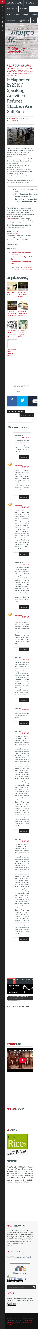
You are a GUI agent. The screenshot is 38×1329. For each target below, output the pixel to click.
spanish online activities (23, 1180)
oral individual (12, 1175)
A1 (21, 65)
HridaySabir (19, 465)
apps (15, 1171)
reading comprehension (25, 1175)
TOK (34, 20)
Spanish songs (28, 1169)
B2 (28, 65)
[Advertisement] (20, 368)
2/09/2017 (25, 659)
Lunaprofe (13, 118)
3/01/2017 (25, 710)
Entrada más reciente (16, 412)
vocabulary (10, 1182)
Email (28, 1257)
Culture (23, 9)
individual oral (26, 68)
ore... (12, 1245)
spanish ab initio (16, 1177)
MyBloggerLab (12, 1322)
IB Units (30, 1167)
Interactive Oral (11, 1169)
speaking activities (22, 73)
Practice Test (13, 14)
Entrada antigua (27, 415)
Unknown (18, 505)
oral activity (12, 70)
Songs (25, 14)
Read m (9, 1245)
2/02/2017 (25, 437)
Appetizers (24, 20)
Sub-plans (11, 20)
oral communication (27, 1173)
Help (18, 979)
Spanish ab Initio (14, 3)
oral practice (20, 72)
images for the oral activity (20, 67)
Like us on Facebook (16, 1279)
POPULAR (26, 979)
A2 (23, 65)
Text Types (12, 9)
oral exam (21, 70)
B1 (25, 65)
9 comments (13, 120)
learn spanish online (25, 1171)
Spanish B (30, 3)
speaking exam (12, 75)
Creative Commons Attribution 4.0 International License (20, 1300)
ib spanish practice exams (19, 66)
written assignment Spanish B (21, 1182)
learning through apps (13, 1173)
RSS (8, 1259)
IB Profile (22, 1167)
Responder (23, 457)
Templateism (28, 1320)
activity (10, 1171)
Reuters (15, 233)
